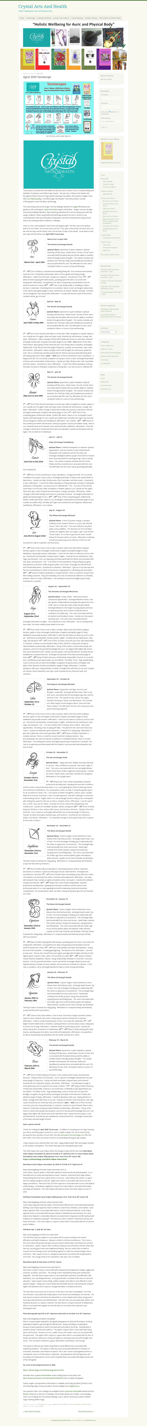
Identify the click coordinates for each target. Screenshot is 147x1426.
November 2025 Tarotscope (110, 275)
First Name (104, 95)
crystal (46, 209)
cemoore (39, 73)
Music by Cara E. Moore (110, 216)
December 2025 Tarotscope (110, 270)
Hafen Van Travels (109, 209)
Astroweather (46, 1375)
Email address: (105, 118)
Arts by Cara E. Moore (61, 18)
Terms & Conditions (109, 187)
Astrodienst (65, 1135)
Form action (105, 112)
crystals (83, 1404)
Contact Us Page (108, 184)
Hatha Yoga (106, 245)
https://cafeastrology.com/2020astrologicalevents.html (43, 1370)
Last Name (104, 103)
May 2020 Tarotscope (86, 1412)
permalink (40, 1406)
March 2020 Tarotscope (31, 1412)
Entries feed (105, 382)
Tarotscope (41, 1404)
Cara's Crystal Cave (107, 346)
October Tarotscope (107, 281)
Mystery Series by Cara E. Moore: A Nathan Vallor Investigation (111, 221)
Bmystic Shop (28, 1394)
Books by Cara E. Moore (111, 201)
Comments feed (106, 385)
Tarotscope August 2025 (109, 292)
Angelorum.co (74, 1386)
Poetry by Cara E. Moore (111, 226)
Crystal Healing (77, 18)
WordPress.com (91, 1420)
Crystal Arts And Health (42, 6)
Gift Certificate (107, 181)
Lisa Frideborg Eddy (34, 199)
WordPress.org (106, 389)
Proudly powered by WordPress (61, 1420)
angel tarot (56, 1404)
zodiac (25, 1406)
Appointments (107, 194)
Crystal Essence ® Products (112, 238)
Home (22, 18)
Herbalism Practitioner (110, 248)
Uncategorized (105, 363)
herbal (54, 209)
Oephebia (104, 309)
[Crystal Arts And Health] (73, 46)
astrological (77, 1404)
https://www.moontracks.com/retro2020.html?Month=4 (43, 1378)
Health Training (91, 18)
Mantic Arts (106, 250)
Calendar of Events (44, 18)
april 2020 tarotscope (66, 1404)
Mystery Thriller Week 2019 (109, 356)
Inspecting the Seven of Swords (110, 310)
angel (75, 207)
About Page (31, 18)
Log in (103, 378)
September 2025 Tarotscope (110, 286)
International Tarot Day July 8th (111, 353)
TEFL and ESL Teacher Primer (110, 18)
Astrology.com (78, 1135)
